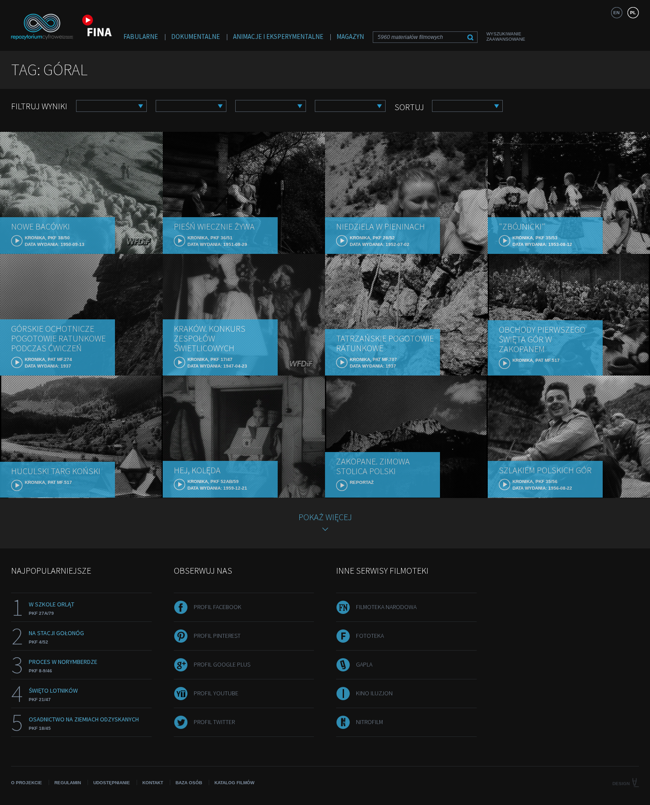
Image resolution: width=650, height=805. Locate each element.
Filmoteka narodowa (386, 607)
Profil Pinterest (217, 636)
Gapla (364, 664)
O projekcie (26, 782)
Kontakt (152, 782)
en (616, 12)
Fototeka (370, 636)
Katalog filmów (234, 782)
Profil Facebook (217, 607)
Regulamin (67, 782)
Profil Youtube (216, 693)
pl (633, 12)
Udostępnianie (111, 782)
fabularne (140, 36)
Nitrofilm (369, 722)
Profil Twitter (214, 722)
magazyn (350, 36)
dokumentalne (195, 36)
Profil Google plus (222, 664)
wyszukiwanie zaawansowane (505, 36)
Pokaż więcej (325, 516)
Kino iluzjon (374, 693)
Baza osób (189, 782)
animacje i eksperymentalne (278, 36)
